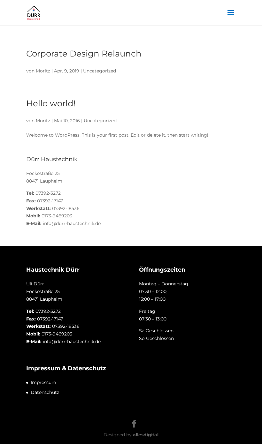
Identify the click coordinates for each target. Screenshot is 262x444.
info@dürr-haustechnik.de (72, 223)
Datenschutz (45, 392)
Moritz (43, 71)
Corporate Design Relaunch (84, 54)
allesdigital (145, 435)
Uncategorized (99, 71)
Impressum (43, 382)
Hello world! (51, 103)
